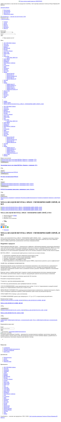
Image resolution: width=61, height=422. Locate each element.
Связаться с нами (52, 197)
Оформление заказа (8, 14)
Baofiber (6, 375)
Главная (6, 21)
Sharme (5, 72)
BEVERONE (7, 48)
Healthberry (6, 61)
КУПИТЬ (4, 162)
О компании (17, 197)
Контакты (6, 27)
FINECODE (7, 53)
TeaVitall (6, 80)
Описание (6, 229)
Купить (2, 170)
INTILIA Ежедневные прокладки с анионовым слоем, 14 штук (17, 189)
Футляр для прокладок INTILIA (9, 176)
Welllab (5, 82)
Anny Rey (6, 44)
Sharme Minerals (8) (11, 78)
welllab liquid (4, 320)
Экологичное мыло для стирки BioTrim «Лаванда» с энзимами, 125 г (19, 165)
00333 (2, 321)
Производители (8, 357)
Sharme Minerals (8, 409)
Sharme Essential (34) (12, 76)
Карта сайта (7, 351)
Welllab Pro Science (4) (12, 89)
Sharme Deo (6, 407)
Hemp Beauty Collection (9, 62)
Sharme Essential (8, 408)
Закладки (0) (7, 12)
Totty (5, 81)
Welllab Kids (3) (10, 86)
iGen (5, 64)
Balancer (6, 47)
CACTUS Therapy (8, 51)
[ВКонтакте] (1, 227)
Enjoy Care (6, 52)
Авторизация (7, 11)
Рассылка (6, 360)
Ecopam (5, 380)
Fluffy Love (6, 384)
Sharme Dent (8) (10, 73)
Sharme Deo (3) (10, 74)
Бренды (5, 24)
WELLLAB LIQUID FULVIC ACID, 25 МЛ (12, 313)
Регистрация (7, 10)
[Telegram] (6, 227)
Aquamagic (6, 45)
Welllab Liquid (7, 102)
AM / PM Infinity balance (10, 43)
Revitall (5, 403)
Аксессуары (7, 90)
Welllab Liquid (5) (11, 88)
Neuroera (6, 69)
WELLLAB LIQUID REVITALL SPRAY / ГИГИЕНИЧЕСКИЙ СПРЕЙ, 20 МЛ (24, 104)
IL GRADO (6, 65)
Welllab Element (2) (11, 85)
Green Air (6, 387)
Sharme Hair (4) (10, 77)
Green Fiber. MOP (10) (12, 57)
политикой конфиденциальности (17, 331)
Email (2, 327)
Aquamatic (6, 371)
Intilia (5, 66)
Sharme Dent (7, 405)
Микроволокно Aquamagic (7, 197)
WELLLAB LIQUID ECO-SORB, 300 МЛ (12, 303)
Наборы (6, 92)
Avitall (5, 372)
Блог (5, 97)
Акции (5, 23)
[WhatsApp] (8, 227)
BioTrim (6, 49)
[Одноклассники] (3, 227)
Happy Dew (6, 60)
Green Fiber (6, 56)
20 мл (34, 320)
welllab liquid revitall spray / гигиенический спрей (20, 320)
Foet (5, 55)
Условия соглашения (42, 197)
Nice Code (6, 70)
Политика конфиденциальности (29, 197)
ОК (2, 330)
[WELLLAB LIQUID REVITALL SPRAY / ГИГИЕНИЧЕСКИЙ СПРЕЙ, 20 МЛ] (21, 207)
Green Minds (7, 59)
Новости (6, 25)
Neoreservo (6, 68)
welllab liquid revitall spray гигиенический (46, 320)
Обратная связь (7, 361)
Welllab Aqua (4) (11, 84)
